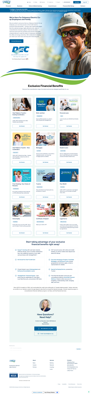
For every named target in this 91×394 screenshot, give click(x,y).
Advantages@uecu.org (72, 367)
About (34, 360)
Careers (34, 365)
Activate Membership (16, 41)
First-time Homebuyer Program (59, 259)
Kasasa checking (22, 250)
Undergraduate (34, 269)
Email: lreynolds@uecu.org (46, 333)
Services (52, 360)
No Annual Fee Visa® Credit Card (26, 259)
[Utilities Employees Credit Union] (6, 2)
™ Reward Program (26, 275)
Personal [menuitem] (8, 6)
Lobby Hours (70, 370)
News (34, 363)
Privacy (59, 384)
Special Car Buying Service (58, 269)
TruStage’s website (62, 11)
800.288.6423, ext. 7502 (47, 328)
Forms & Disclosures (71, 384)
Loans (51, 369)
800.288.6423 (70, 365)
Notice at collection (37, 392)
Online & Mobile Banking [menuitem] (35, 6)
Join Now (77, 2)
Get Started (22, 126)
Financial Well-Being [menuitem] (68, 6)
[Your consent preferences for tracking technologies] (89, 392)
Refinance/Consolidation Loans (26, 271)
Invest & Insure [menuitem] (52, 6)
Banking (51, 363)
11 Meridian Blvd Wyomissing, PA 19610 (72, 362)
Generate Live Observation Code (24, 380)
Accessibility (64, 384)
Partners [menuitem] (83, 6)
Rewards (52, 365)
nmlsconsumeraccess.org (13, 372)
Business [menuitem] (19, 6)
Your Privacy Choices (49, 392)
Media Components (78, 387)
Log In (84, 2)
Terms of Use (79, 384)
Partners (35, 367)
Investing (52, 367)
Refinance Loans (64, 261)
